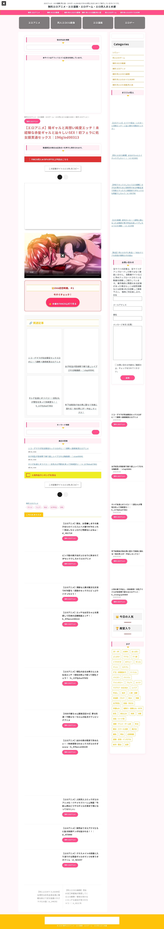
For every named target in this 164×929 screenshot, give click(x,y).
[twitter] (59, 177)
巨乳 (61, 507)
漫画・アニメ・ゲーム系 (122, 724)
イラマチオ (117, 662)
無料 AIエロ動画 (53, 12)
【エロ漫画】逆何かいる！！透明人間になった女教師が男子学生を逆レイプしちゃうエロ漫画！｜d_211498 (127, 223)
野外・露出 (117, 744)
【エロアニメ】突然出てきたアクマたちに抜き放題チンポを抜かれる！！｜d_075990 (80, 831)
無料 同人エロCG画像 (72, 12)
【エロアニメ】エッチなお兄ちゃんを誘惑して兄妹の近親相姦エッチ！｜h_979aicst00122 (80, 615)
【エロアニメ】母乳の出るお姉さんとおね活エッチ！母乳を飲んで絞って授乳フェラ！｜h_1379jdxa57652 (80, 674)
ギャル (30, 507)
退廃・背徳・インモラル (122, 739)
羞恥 (114, 734)
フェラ (38, 507)
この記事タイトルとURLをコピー (64, 168)
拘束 (132, 713)
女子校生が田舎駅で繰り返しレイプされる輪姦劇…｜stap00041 (55, 456)
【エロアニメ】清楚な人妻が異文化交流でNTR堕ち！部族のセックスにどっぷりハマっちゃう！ (80, 590)
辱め (122, 734)
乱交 (123, 693)
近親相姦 (131, 734)
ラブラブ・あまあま (120, 688)
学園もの (116, 708)
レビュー (116, 52)
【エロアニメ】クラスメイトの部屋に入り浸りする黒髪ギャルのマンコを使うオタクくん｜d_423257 (80, 856)
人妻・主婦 (133, 693)
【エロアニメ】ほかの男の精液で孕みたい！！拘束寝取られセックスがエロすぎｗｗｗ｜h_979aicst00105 (80, 743)
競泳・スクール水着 (120, 729)
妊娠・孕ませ (128, 703)
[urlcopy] (65, 177)
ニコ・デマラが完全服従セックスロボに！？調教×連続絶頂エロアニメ (58, 448)
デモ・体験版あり (119, 672)
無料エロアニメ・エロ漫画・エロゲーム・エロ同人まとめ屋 (82, 6)
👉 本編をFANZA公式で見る (62, 303)
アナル (126, 657)
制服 (137, 698)
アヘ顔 (134, 657)
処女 (45, 507)
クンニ (115, 667)
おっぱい (135, 651)
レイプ (134, 688)
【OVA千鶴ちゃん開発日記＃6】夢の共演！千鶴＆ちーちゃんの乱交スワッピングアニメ (80, 717)
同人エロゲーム (111, 12)
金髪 (126, 744)
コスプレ (125, 667)
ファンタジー (118, 682)
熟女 (136, 724)
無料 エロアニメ (34, 12)
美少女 (134, 729)
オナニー (128, 662)
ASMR (125, 651)
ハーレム (133, 672)
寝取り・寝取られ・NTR (133, 708)
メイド (138, 682)
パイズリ (116, 677)
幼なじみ (123, 713)
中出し (115, 693)
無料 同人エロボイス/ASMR (130, 12)
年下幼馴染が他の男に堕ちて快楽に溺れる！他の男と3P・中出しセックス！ (127, 552)
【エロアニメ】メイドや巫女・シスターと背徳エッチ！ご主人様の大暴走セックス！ (127, 126)
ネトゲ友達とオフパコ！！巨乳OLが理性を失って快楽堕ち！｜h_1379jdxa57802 (62, 464)
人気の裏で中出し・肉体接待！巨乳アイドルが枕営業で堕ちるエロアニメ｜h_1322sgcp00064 (127, 592)
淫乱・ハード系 (119, 719)
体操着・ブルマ (119, 698)
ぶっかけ (116, 657)
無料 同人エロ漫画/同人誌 (91, 12)
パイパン (127, 677)
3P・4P (116, 651)
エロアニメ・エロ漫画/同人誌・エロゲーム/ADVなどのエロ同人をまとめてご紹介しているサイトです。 (82, 918)
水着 (139, 713)
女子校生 (54, 507)
